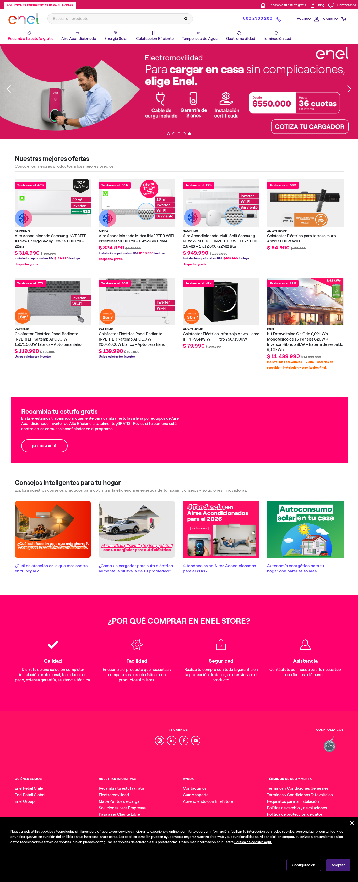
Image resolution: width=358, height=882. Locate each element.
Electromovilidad (114, 795)
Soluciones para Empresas (122, 808)
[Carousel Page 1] (168, 133)
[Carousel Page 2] (173, 133)
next (347, 91)
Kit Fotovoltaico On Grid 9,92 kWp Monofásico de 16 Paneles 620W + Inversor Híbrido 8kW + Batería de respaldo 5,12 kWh (305, 342)
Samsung (22, 231)
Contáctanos (195, 788)
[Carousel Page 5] (189, 133)
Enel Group (25, 801)
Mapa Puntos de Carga (119, 801)
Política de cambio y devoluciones (297, 808)
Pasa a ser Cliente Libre (119, 814)
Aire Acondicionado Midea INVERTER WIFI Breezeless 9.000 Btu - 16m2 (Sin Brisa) (136, 238)
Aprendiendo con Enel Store (208, 801)
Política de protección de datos (295, 814)
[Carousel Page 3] (179, 133)
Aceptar (338, 865)
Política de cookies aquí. (253, 842)
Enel (271, 329)
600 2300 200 (257, 18)
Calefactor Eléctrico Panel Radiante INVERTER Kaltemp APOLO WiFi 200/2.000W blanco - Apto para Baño (132, 339)
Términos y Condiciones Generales (297, 788)
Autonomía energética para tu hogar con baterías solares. (295, 568)
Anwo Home (277, 231)
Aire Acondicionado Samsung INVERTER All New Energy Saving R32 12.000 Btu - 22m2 (51, 241)
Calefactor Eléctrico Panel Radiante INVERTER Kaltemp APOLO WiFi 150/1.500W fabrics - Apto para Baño (48, 339)
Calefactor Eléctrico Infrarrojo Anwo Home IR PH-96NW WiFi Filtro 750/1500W (221, 337)
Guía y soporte (195, 795)
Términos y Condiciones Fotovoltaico (300, 795)
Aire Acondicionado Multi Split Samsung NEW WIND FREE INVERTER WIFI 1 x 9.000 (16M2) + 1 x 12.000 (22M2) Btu (220, 241)
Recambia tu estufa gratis (122, 788)
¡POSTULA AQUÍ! (44, 446)
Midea (103, 231)
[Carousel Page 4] (184, 133)
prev (10, 91)
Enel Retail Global (30, 795)
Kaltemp (22, 329)
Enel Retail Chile (29, 788)
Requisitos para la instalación (293, 801)
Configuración (303, 865)
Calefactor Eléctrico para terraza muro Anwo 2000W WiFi (301, 238)
